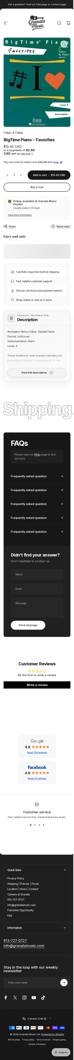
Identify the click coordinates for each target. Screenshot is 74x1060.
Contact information (36, 1058)
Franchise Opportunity (20, 924)
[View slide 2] (33, 839)
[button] (20, 151)
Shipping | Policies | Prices (23, 897)
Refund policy (13, 1054)
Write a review (35, 699)
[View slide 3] (38, 839)
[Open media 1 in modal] (64, 44)
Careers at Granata (18, 908)
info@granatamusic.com (21, 919)
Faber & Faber (13, 132)
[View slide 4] (42, 839)
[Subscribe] (61, 996)
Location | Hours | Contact (22, 903)
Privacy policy (27, 1054)
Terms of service (42, 1054)
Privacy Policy (15, 892)
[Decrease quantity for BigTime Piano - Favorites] (7, 175)
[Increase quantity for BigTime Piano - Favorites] (21, 175)
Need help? (63, 226)
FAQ (9, 929)
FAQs (37, 454)
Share (12, 226)
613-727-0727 (15, 913)
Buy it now (37, 187)
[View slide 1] (29, 839)
